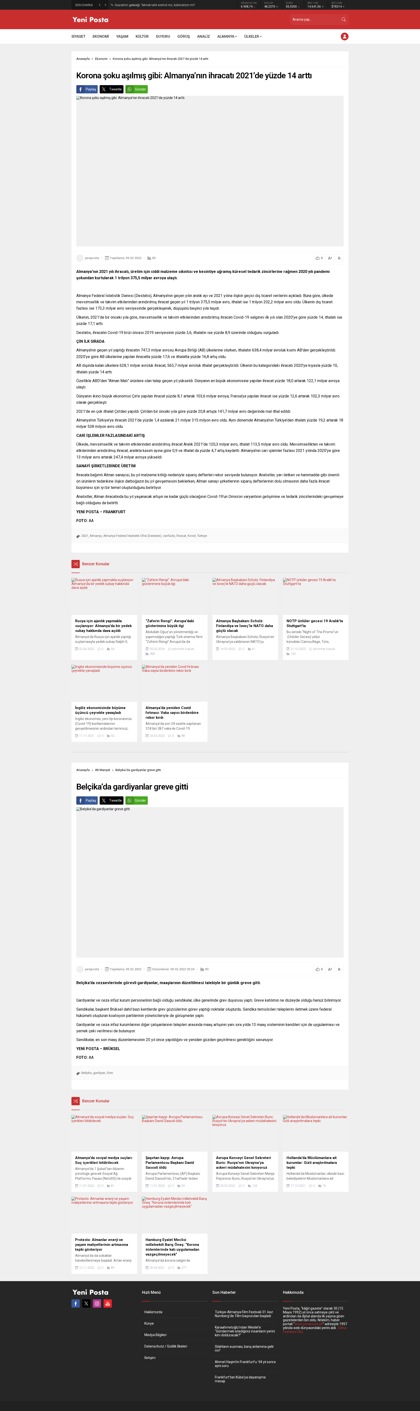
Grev (110, 1073)
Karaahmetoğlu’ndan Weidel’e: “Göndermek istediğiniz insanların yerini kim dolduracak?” (245, 1331)
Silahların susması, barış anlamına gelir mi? (244, 1348)
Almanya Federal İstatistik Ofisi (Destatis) (132, 536)
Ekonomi (101, 59)
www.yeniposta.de (309, 1324)
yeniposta (92, 258)
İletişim (150, 1358)
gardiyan (99, 1073)
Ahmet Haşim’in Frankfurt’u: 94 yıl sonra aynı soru (245, 1364)
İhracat (181, 536)
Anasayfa (83, 59)
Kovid (192, 536)
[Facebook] (75, 1303)
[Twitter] (86, 1303)
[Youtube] (108, 1303)
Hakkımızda (153, 1312)
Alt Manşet (102, 770)
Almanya (96, 536)
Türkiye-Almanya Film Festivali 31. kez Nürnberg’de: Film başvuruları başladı (244, 1314)
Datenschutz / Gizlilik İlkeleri (165, 1346)
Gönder (140, 89)
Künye (149, 1323)
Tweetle (115, 89)
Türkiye (202, 536)
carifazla (169, 536)
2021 (84, 536)
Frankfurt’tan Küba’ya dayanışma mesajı (240, 1379)
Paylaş (91, 89)
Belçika (86, 1073)
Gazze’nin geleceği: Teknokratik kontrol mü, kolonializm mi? (155, 5)
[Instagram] (97, 1303)
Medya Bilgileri (155, 1335)
